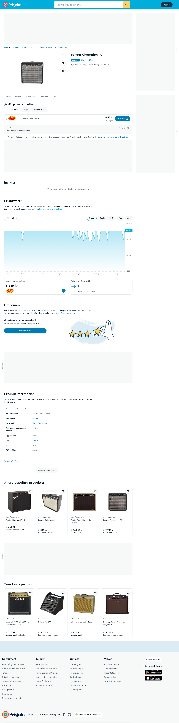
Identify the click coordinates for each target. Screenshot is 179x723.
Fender (35, 418)
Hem (6, 47)
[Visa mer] (6, 119)
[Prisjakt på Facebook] (64, 714)
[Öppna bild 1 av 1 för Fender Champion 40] (32, 72)
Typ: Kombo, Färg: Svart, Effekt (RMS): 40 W (90, 65)
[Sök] (126, 4)
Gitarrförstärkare (62, 47)
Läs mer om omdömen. (70, 313)
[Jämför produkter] (63, 71)
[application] (68, 249)
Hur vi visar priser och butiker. (115, 137)
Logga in (166, 4)
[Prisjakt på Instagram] (69, 714)
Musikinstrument (28, 47)
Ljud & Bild (15, 47)
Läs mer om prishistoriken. (50, 209)
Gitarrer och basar (45, 47)
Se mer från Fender (12, 461)
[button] (63, 55)
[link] (19, 511)
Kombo (35, 440)
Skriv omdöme (87, 60)
